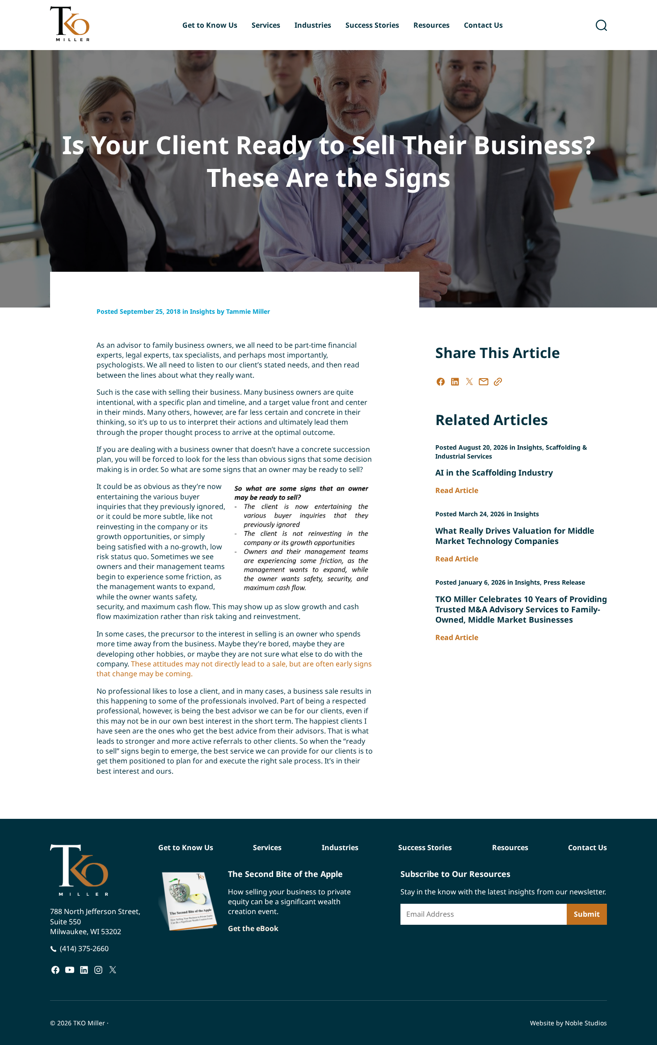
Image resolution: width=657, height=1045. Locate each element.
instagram (98, 969)
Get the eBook (253, 928)
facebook (55, 969)
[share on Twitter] (469, 381)
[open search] (601, 25)
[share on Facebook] (440, 381)
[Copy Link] (498, 381)
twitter (112, 969)
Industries (313, 25)
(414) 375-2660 (84, 948)
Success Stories (372, 25)
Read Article (456, 490)
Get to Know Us (209, 25)
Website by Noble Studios (568, 1023)
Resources (431, 25)
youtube (69, 969)
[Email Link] (483, 381)
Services (266, 25)
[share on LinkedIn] (455, 381)
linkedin (84, 969)
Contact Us (483, 25)
